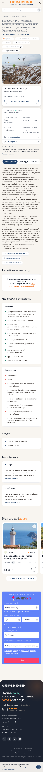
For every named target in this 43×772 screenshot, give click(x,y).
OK (39, 767)
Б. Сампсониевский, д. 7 (10, 719)
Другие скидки (13, 445)
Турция (10, 552)
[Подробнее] (33, 569)
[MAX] (20, 739)
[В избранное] (34, 526)
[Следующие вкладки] (39, 162)
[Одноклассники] (15, 739)
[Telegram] (9, 739)
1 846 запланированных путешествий (22, 285)
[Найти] (39, 10)
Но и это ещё (14, 518)
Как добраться (12, 142)
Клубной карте (21, 441)
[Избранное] (40, 2)
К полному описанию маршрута (14, 254)
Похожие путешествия (20, 101)
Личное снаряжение (13, 258)
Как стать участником (13, 263)
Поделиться (24, 34)
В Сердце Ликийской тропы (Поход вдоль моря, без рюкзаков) (18, 557)
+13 (13, 562)
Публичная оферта (21, 753)
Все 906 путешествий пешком (20, 578)
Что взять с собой (13, 137)
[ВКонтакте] (4, 739)
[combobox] (20, 10)
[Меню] (2, 2)
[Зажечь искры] (39, 684)
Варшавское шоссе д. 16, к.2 (12, 729)
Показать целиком (8, 154)
